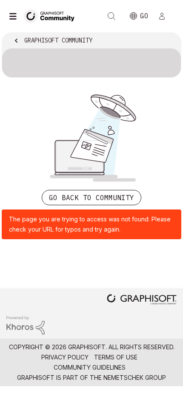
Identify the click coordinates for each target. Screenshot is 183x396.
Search (111, 16)
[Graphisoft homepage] (142, 300)
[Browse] (14, 16)
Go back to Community (91, 197)
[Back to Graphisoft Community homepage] (51, 15)
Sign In (165, 16)
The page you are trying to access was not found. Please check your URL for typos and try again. (90, 224)
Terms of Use (115, 357)
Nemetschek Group (134, 377)
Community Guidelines (90, 367)
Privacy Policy (65, 357)
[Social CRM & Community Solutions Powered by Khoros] (25, 324)
